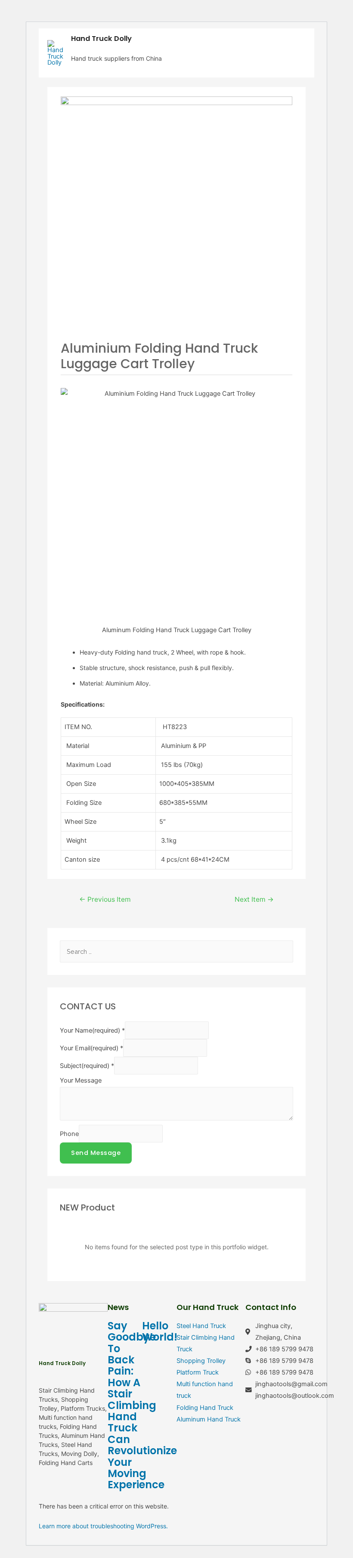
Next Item (254, 899)
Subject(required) (87, 1066)
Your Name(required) (92, 1030)
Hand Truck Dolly (101, 38)
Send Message (96, 1152)
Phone (69, 1134)
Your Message (81, 1080)
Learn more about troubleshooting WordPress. (103, 1526)
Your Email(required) (91, 1048)
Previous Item (105, 899)
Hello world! (159, 1331)
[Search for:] (176, 952)
